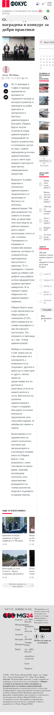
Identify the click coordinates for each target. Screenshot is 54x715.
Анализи (19, 634)
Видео (18, 649)
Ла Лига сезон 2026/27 (47, 237)
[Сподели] (6, 97)
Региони (19, 620)
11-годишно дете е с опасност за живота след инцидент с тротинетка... (48, 111)
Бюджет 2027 (47, 229)
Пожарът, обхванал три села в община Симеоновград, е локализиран (48, 136)
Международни (20, 625)
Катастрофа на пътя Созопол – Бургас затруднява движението (13, 571)
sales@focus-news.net (29, 657)
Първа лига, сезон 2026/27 (47, 184)
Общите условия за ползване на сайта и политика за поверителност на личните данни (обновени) (25, 684)
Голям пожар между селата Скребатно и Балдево (48, 98)
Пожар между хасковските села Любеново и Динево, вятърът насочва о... (48, 123)
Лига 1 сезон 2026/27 (47, 220)
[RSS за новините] (42, 636)
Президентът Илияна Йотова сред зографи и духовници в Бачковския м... (48, 148)
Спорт (18, 629)
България (19, 615)
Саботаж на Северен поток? (47, 210)
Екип (27, 663)
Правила (28, 668)
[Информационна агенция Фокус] (36, 636)
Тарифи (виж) (28, 643)
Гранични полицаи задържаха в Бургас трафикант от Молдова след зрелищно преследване (12, 538)
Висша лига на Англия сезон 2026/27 (47, 197)
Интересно (20, 644)
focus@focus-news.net (29, 628)
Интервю (19, 639)
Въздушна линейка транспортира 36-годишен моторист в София (48, 86)
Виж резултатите (46, 317)
